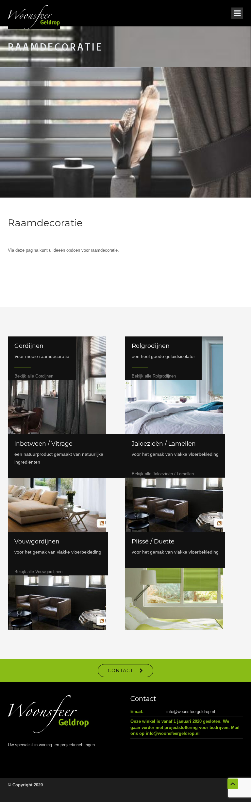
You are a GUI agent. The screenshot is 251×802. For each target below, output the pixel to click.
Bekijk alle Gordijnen (33, 376)
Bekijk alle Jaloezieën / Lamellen (163, 473)
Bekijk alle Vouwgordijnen (38, 571)
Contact (120, 671)
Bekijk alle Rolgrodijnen (154, 376)
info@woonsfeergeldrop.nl (190, 711)
